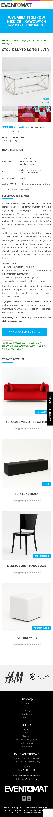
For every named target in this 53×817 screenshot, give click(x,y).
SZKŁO (34, 342)
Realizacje (26, 710)
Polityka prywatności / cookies (33, 808)
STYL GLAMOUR (21, 345)
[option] (14, 677)
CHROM (5, 348)
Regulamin (26, 714)
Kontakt (26, 717)
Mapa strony (10, 808)
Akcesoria (26, 736)
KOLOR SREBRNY (37, 345)
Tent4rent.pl (26, 746)
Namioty (27, 732)
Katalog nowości (26, 743)
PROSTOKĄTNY (17, 348)
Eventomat (7, 40)
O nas (26, 707)
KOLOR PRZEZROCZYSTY (18, 342)
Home (26, 703)
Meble (17, 40)
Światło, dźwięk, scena (26, 739)
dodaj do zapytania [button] (22, 332)
